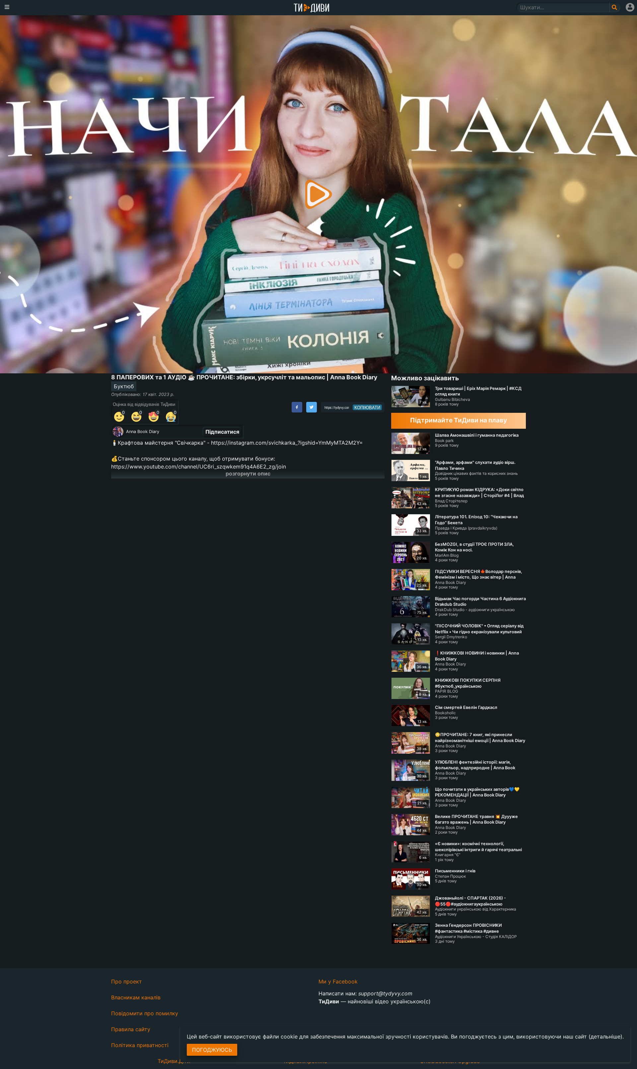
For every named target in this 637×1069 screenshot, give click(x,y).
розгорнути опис (248, 473)
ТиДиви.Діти (174, 1061)
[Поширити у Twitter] (311, 407)
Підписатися (222, 431)
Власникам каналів (136, 997)
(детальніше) (605, 1036)
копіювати (367, 407)
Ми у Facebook (338, 981)
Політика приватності (140, 1045)
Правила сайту (130, 1029)
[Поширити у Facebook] (297, 407)
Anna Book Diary (142, 431)
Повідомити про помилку (144, 1013)
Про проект (126, 981)
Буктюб (124, 386)
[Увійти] (630, 7)
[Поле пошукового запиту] (614, 7)
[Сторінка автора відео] (118, 431)
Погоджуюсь (212, 1049)
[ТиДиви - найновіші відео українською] (311, 8)
